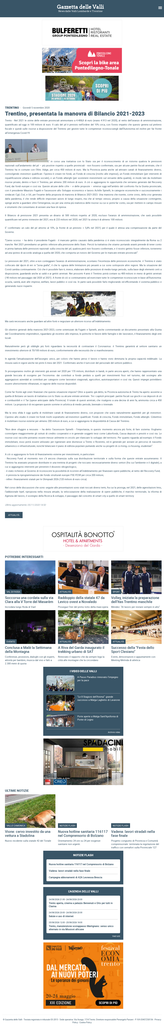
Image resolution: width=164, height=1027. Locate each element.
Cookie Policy (85, 1022)
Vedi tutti (116, 936)
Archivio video (114, 732)
